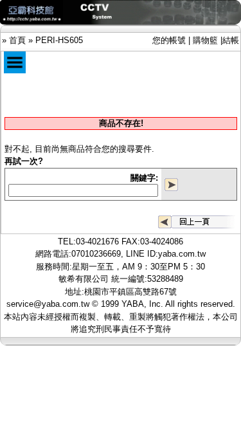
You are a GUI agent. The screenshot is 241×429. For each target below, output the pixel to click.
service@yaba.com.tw (47, 304)
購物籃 (205, 40)
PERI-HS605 (59, 40)
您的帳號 (169, 40)
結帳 (230, 40)
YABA (132, 304)
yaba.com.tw (182, 254)
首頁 (17, 40)
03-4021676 (97, 241)
